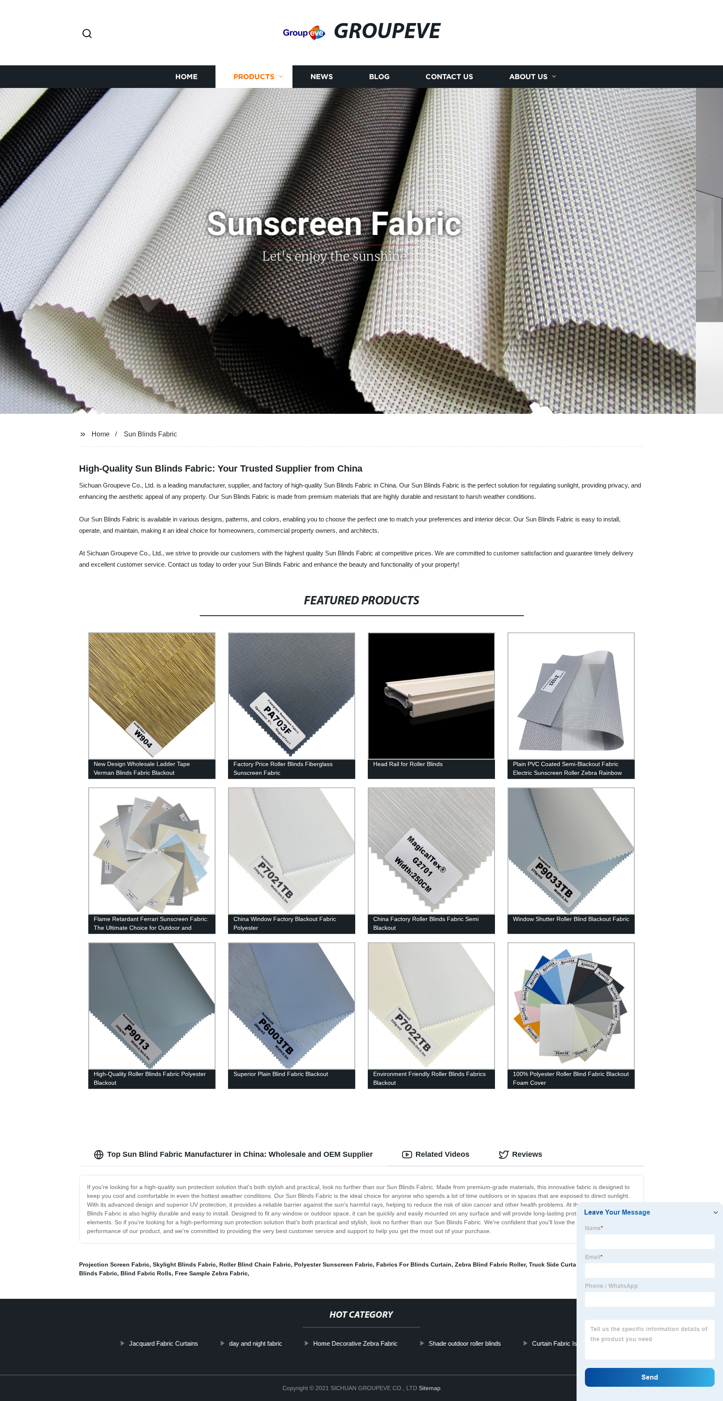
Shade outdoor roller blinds (465, 1343)
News (321, 76)
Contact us (449, 76)
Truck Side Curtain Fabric (565, 1264)
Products (253, 76)
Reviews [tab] (527, 1154)
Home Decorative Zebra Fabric (355, 1343)
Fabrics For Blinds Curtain (413, 1264)
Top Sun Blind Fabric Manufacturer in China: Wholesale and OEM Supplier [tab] (240, 1154)
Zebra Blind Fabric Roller (490, 1264)
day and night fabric (255, 1343)
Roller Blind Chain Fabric (255, 1264)
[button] (87, 34)
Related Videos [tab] (442, 1154)
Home (186, 76)
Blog (379, 76)
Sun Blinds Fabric (150, 434)
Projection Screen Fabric (114, 1264)
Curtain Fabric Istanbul (563, 1343)
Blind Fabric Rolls (146, 1273)
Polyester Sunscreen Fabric (333, 1264)
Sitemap (430, 1388)
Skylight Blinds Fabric (184, 1264)
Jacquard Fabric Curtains (163, 1343)
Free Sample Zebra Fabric (211, 1273)
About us (528, 76)
